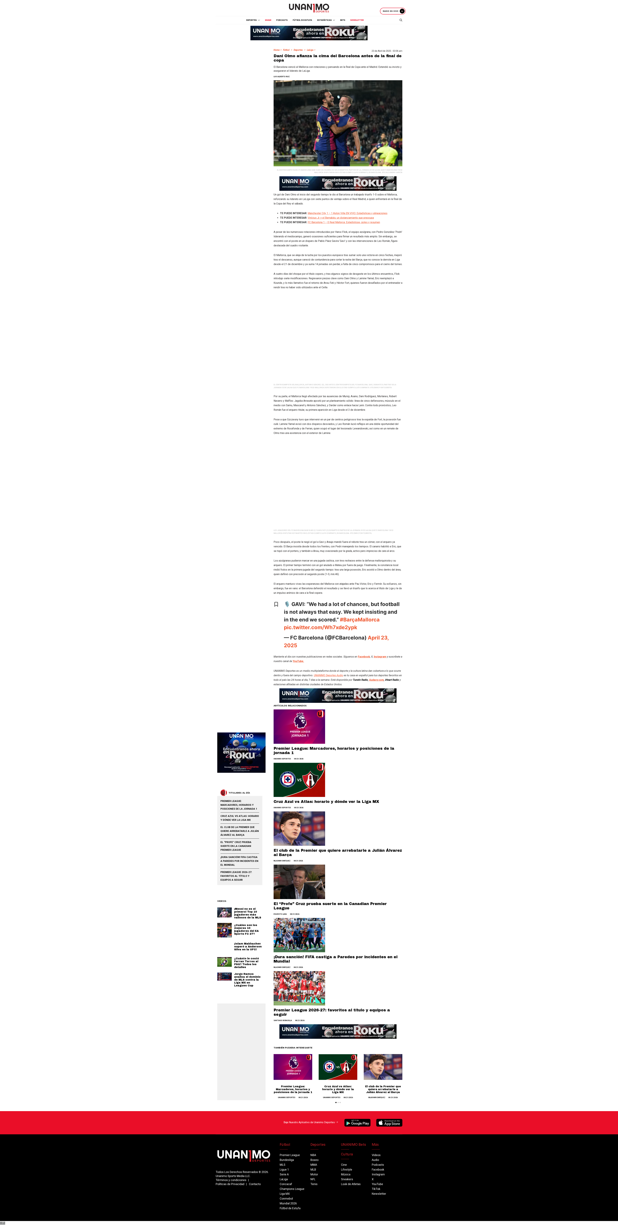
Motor (314, 1174)
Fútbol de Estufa (302, 20)
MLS (282, 1164)
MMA (313, 1164)
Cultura (347, 1154)
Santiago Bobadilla (283, 1020)
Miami (268, 20)
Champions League (292, 1189)
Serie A (284, 1174)
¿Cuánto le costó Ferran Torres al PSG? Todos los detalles (246, 963)
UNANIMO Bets (353, 1145)
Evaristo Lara (280, 914)
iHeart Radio (392, 679)
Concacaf (286, 1184)
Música (345, 1174)
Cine (344, 1164)
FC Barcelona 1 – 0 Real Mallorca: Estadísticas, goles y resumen (344, 222)
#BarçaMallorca (360, 619)
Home (277, 50)
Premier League (290, 1155)
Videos (376, 1155)
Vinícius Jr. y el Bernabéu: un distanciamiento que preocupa (341, 217)
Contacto (255, 1184)
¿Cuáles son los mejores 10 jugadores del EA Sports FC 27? (246, 929)
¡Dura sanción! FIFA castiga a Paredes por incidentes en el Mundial (239, 861)
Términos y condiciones (231, 1180)
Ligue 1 (284, 1169)
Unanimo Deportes (282, 759)
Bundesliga (287, 1160)
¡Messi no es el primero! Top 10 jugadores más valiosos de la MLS (247, 913)
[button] (336, 1102)
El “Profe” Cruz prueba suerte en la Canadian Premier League (235, 846)
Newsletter (357, 20)
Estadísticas (324, 20)
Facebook (378, 1169)
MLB (313, 1169)
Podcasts (282, 20)
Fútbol (286, 50)
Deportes (298, 50)
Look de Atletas (351, 1184)
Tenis (314, 1184)
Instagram (378, 1174)
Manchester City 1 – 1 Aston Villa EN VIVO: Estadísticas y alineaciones (347, 213)
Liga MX (285, 1193)
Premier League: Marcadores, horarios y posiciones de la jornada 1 (293, 1089)
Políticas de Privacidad (230, 1184)
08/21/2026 (298, 759)
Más (375, 1145)
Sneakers (347, 1179)
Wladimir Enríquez (282, 861)
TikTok (376, 1189)
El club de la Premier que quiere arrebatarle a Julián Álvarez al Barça (383, 1089)
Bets (342, 20)
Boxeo (314, 1160)
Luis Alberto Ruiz (282, 77)
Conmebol (286, 1198)
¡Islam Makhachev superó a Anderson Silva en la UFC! (248, 946)
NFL (312, 1179)
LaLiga (310, 50)
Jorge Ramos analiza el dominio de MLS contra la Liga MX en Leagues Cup (247, 980)
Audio (375, 1160)
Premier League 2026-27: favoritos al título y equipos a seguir (236, 876)
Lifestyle (346, 1169)
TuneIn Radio (360, 679)
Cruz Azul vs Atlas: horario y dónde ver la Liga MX (326, 802)
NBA (313, 1155)
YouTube (377, 1184)
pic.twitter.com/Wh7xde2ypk (320, 627)
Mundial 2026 (288, 1203)
